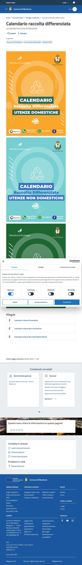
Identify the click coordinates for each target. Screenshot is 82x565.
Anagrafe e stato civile (31, 492)
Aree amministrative (13, 495)
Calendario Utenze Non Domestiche (28, 328)
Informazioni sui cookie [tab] (67, 267)
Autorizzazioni (29, 495)
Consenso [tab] (14, 267)
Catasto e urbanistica (31, 497)
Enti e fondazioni (12, 500)
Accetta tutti (67, 302)
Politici (8, 503)
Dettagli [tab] (41, 267)
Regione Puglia (10, 3)
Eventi (62, 509)
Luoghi (62, 506)
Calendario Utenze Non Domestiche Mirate (30, 336)
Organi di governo (12, 492)
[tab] (39, 411)
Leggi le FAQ (28, 521)
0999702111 (10, 549)
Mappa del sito (11, 561)
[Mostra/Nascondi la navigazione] (6, 9)
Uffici (8, 497)
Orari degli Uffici (11, 554)
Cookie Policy (46, 529)
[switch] (31, 293)
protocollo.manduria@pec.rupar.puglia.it (19, 545)
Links (64, 2)
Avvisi (62, 495)
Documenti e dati (12, 511)
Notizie (62, 492)
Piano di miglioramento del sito (34, 561)
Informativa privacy (48, 526)
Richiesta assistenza (31, 534)
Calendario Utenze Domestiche (26, 320)
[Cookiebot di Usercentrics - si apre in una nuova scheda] (71, 261)
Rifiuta (15, 302)
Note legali (46, 531)
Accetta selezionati (41, 302)
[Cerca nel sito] (74, 9)
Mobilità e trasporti (48, 492)
